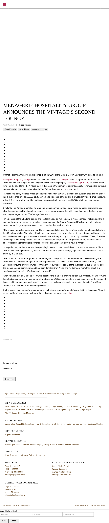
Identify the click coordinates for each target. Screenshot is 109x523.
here (71, 293)
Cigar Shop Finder (12, 434)
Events (76, 409)
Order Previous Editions (76, 423)
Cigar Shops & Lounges (15, 409)
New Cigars (10, 406)
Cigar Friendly (10, 129)
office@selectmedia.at (61, 474)
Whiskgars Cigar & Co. (77, 182)
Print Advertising (12, 455)
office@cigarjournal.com (15, 474)
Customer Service (95, 423)
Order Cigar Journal (13, 444)
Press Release (25, 124)
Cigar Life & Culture (91, 406)
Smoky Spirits (60, 409)
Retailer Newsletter (31, 444)
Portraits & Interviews (25, 406)
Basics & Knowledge (73, 406)
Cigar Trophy (86, 409)
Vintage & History (43, 406)
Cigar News (24, 129)
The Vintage (62, 179)
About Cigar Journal (13, 423)
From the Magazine (26, 413)
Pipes (70, 409)
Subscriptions (28, 423)
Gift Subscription (58, 423)
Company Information (97, 505)
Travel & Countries (34, 409)
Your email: (7, 368)
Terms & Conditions (82, 505)
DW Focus (54, 4)
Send (4, 521)
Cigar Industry (57, 406)
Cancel (13, 521)
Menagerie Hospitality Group (16, 179)
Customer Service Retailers (67, 444)
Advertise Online (27, 455)
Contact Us (40, 455)
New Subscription (43, 423)
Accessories (48, 409)
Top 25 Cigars (11, 413)
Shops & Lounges (39, 129)
